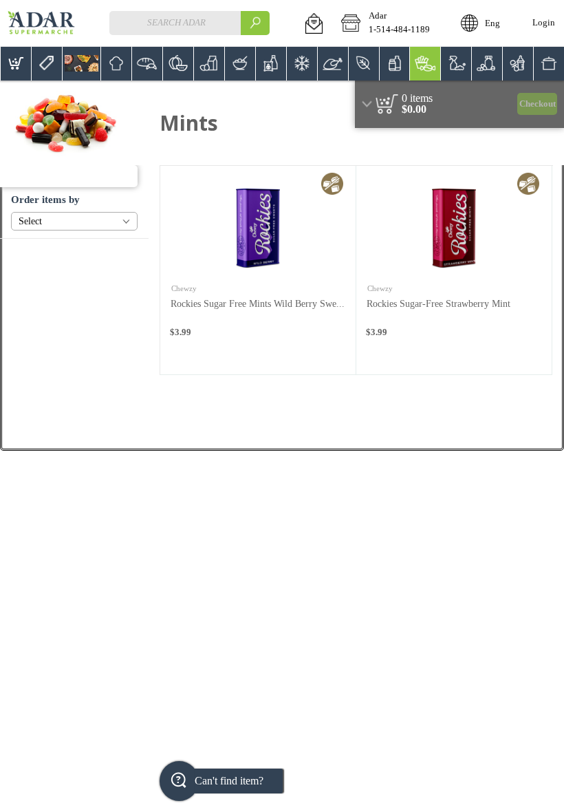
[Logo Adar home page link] (41, 23)
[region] (459, 104)
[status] (417, 98)
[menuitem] (15, 64)
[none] (258, 270)
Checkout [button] (537, 104)
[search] (255, 23)
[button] (314, 23)
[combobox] (189, 23)
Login (543, 23)
